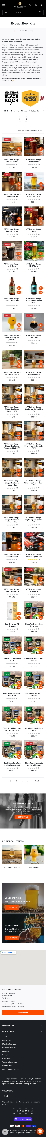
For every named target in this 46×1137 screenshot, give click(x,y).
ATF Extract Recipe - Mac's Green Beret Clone (12, 301)
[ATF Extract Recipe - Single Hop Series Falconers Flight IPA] (12, 431)
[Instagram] (20, 1111)
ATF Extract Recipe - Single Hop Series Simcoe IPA (12, 520)
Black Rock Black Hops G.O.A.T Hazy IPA (12, 729)
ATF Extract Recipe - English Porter (12, 230)
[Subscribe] (41, 1096)
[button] (3, 5)
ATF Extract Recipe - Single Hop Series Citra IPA (34, 409)
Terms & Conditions (9, 1062)
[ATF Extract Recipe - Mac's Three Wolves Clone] (34, 285)
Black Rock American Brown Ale (34, 625)
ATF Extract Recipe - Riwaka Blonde (34, 373)
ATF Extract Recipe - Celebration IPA (12, 195)
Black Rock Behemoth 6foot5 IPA (12, 694)
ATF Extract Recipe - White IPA (34, 590)
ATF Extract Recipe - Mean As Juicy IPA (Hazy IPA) (12, 337)
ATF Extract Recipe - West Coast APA (12, 590)
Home (15, 31)
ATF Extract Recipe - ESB (34, 230)
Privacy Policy (7, 1066)
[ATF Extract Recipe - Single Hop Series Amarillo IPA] (12, 394)
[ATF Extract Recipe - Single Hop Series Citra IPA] (34, 394)
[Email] (26, 1111)
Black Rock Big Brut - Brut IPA (33, 694)
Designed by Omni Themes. (25, 1132)
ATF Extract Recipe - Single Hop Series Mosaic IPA (12, 483)
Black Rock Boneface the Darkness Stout (12, 764)
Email (6, 1096)
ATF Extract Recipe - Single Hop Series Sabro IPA (34, 483)
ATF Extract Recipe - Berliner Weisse (12, 161)
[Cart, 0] (41, 4)
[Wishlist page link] (30, 5)
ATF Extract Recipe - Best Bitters (34, 161)
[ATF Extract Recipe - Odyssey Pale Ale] (12, 359)
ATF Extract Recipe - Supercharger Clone (34, 555)
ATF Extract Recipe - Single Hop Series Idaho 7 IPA (33, 446)
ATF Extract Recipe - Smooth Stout (12, 555)
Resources (6, 1055)
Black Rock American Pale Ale (12, 660)
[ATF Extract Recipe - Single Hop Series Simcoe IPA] (12, 504)
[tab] (25, 549)
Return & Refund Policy (10, 1069)
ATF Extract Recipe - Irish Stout (12, 265)
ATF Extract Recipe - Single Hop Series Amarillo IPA (12, 409)
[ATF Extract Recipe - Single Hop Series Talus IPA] (34, 504)
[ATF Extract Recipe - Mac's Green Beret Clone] (12, 285)
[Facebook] (13, 1111)
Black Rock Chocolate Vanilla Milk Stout (34, 764)
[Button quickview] (19, 149)
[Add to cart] (19, 223)
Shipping (5, 1051)
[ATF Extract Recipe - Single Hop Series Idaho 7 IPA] (34, 431)
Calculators (6, 1058)
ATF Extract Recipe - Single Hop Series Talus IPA (34, 520)
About (4, 1037)
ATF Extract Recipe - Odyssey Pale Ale (12, 373)
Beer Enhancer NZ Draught (12, 625)
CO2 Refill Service (9, 1048)
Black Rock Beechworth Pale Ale (34, 660)
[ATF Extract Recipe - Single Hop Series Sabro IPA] (34, 467)
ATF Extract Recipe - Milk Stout (34, 336)
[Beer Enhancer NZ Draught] (12, 611)
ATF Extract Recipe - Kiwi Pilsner (34, 265)
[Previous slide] (19, 119)
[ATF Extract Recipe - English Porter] (12, 216)
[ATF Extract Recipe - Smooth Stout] (12, 541)
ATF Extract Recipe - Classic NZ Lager (34, 195)
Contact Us (6, 1040)
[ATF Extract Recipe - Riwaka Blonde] (34, 359)
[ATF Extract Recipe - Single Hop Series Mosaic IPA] (12, 467)
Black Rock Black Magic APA (34, 729)
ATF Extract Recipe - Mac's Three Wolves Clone (34, 301)
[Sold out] (19, 153)
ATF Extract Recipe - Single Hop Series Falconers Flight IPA (12, 446)
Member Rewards (9, 1044)
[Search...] (40, 12)
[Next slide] (26, 119)
